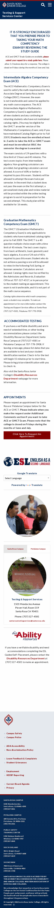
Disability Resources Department (26, 658)
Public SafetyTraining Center (12, 831)
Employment (12, 771)
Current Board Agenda (18, 784)
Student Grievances (16, 762)
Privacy (10, 788)
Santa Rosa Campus (13, 800)
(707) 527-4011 (9, 809)
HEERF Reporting (15, 775)
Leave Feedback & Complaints (21, 758)
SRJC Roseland (11, 847)
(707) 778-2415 (9, 824)
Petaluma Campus (12, 815)
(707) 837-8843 (9, 841)
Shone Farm (9, 862)
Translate (36, 484)
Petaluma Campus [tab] (38, 549)
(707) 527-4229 (9, 856)
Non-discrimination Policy (19, 750)
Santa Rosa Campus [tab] (15, 549)
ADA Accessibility (15, 746)
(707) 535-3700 (9, 871)
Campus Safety (14, 733)
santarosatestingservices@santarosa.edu (27, 621)
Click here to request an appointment (27, 435)
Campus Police (13, 737)
